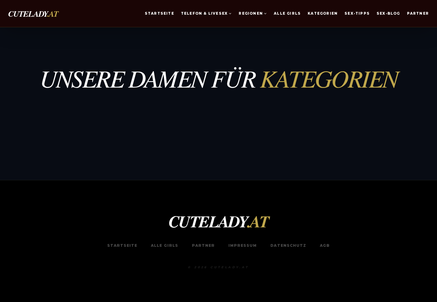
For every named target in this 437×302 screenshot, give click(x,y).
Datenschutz (288, 245)
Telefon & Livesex (204, 13)
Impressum (242, 245)
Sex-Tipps (357, 13)
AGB (325, 245)
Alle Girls (287, 13)
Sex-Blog (388, 13)
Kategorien (323, 13)
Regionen (251, 13)
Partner (418, 13)
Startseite (159, 13)
